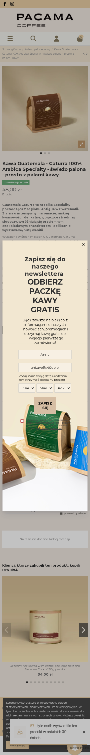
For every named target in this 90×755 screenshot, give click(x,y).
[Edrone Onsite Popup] (45, 377)
